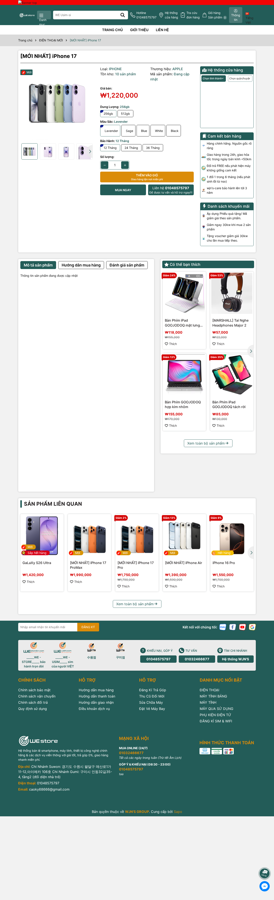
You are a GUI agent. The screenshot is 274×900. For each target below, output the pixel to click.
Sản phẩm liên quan (53, 504)
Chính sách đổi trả (33, 702)
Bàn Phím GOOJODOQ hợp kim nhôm (183, 404)
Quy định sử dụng (32, 708)
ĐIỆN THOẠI (209, 690)
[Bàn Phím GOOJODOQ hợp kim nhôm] (184, 375)
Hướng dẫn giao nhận (96, 702)
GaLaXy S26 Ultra (36, 563)
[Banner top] (27, 2)
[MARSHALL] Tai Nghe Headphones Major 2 (230, 322)
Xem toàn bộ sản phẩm (206, 443)
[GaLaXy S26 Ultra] (42, 535)
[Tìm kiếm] (122, 15)
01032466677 (197, 659)
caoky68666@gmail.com (49, 789)
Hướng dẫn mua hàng (96, 690)
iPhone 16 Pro (224, 563)
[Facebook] (232, 626)
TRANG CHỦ (112, 30)
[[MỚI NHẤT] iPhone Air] (184, 535)
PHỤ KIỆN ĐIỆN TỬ (215, 715)
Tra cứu (193, 15)
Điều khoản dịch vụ (94, 708)
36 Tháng (153, 148)
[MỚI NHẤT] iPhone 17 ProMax (88, 565)
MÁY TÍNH (208, 702)
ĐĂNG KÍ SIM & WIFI (216, 721)
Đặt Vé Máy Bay (152, 708)
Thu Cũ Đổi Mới (151, 696)
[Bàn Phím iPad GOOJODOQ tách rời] (231, 375)
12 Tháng (110, 148)
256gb (108, 113)
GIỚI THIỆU (139, 30)
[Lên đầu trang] (265, 861)
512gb (125, 113)
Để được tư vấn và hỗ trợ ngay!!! (170, 190)
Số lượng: (107, 157)
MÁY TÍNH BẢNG (213, 696)
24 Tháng (131, 148)
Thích (173, 344)
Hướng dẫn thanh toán (97, 696)
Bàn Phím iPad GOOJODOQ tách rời (229, 404)
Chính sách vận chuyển (36, 696)
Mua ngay (123, 190)
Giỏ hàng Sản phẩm (217, 15)
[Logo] (27, 15)
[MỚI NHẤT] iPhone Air (183, 563)
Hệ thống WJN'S (235, 659)
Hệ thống (171, 15)
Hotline (146, 15)
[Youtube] (242, 626)
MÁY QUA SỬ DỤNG (216, 708)
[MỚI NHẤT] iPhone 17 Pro (136, 565)
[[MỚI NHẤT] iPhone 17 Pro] (137, 535)
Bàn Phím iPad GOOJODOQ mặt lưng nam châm (182, 323)
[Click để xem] (57, 103)
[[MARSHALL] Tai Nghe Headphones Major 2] (231, 293)
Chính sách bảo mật (34, 690)
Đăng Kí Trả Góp (152, 690)
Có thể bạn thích (185, 264)
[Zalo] (222, 626)
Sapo (178, 811)
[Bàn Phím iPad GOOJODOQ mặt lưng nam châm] (184, 293)
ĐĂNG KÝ (88, 627)
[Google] (252, 626)
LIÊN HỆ (162, 30)
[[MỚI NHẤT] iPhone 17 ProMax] (89, 535)
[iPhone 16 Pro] (232, 535)
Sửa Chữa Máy (151, 702)
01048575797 (158, 659)
